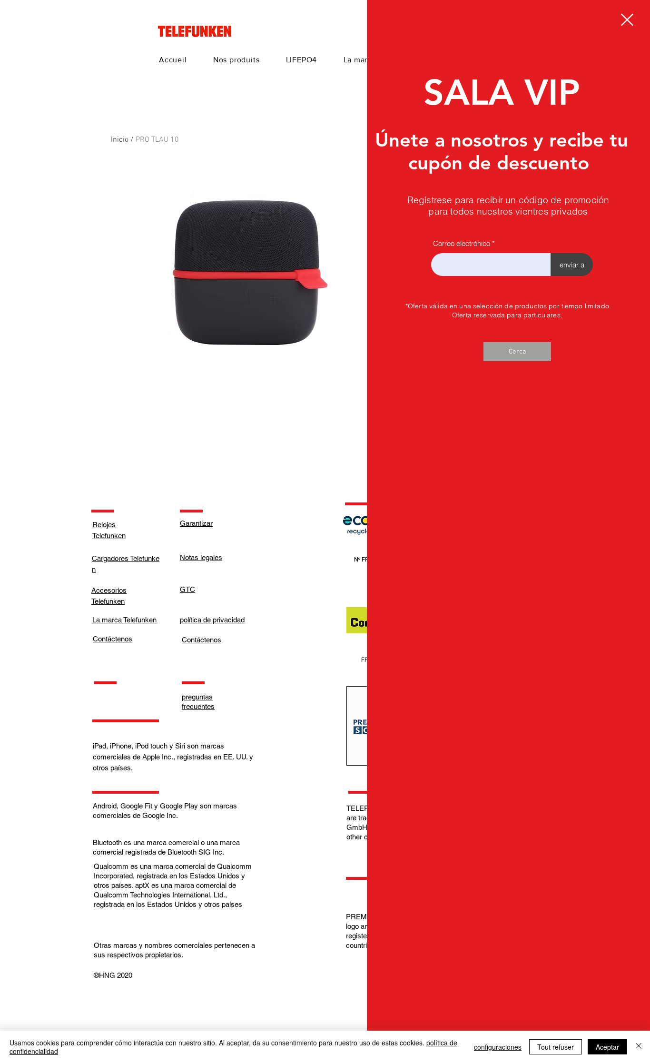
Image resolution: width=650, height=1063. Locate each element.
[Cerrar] (638, 1046)
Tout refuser (555, 1047)
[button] (627, 19)
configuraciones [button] (498, 1047)
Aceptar (607, 1047)
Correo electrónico (461, 243)
